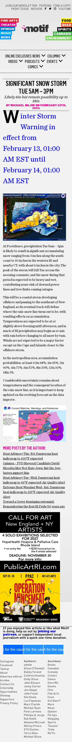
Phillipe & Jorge (34, 715)
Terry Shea (31, 733)
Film (50, 690)
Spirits (64, 29)
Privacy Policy (9, 703)
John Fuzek (31, 693)
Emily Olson (31, 679)
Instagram (55, 8)
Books (51, 665)
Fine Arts (9, 20)
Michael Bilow (22, 105)
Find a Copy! (62, 5)
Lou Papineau (32, 701)
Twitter (50, 8)
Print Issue (20, 9)
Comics (33, 67)
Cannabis (62, 34)
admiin (28, 665)
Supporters (7, 699)
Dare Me (53, 683)
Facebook (45, 8)
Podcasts (32, 61)
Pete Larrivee (32, 711)
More (51, 704)
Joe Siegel (30, 690)
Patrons (45, 5)
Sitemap (5, 695)
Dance (52, 679)
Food (66, 20)
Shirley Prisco (32, 726)
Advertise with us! (11, 676)
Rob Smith (30, 719)
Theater (8, 24)
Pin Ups (52, 715)
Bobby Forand (32, 672)
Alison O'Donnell (34, 668)
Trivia (51, 729)
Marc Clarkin (32, 704)
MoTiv (51, 733)
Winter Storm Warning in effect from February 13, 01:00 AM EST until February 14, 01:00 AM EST (31, 149)
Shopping (53, 719)
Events (52, 61)
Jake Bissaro (32, 683)
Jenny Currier (32, 686)
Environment (58, 38)
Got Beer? (54, 701)
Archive (36, 9)
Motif (36, 29)
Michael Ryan (32, 708)
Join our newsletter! (21, 5)
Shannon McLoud (34, 722)
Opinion (7, 29)
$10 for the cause (33, 650)
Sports (52, 722)
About (4, 673)
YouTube (65, 9)
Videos (13, 61)
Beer (66, 25)
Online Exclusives (18, 56)
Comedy (53, 672)
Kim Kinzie (30, 697)
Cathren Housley (34, 675)
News (5, 37)
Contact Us (7, 684)
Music (6, 33)
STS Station (31, 729)
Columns (53, 56)
